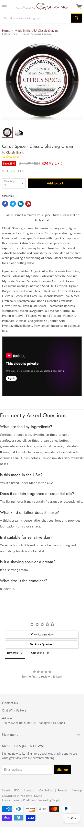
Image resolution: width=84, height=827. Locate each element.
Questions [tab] (37, 653)
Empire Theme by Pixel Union (19, 800)
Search (6, 790)
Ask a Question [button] (43, 644)
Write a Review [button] (44, 634)
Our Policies (46, 790)
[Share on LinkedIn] (21, 204)
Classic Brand (15, 152)
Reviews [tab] (12, 653)
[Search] (76, 18)
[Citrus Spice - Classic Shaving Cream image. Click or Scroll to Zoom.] (42, 82)
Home (6, 30)
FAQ (16, 790)
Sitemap (77, 790)
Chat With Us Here (14, 710)
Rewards (63, 790)
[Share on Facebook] (5, 204)
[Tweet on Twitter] (13, 204)
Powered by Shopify (49, 800)
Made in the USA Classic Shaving (37, 30)
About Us (29, 790)
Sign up (62, 769)
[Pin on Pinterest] (28, 204)
